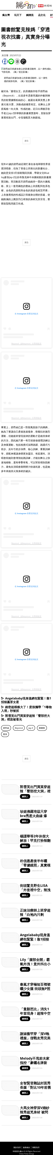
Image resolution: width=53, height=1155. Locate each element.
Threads (17, 61)
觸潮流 (30, 15)
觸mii (26, 5)
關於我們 (17, 1147)
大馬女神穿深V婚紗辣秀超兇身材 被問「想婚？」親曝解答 (35, 1112)
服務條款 (26, 1147)
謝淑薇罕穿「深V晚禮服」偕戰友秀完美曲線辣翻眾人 (35, 1038)
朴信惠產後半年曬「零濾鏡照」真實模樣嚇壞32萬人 (35, 865)
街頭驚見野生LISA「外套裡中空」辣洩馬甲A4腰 (35, 890)
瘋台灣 (6, 15)
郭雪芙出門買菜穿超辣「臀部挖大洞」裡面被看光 (25, 717)
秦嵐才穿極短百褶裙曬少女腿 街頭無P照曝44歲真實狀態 (35, 988)
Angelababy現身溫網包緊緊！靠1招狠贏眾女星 (26, 700)
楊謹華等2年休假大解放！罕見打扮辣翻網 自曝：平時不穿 (35, 840)
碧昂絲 (6, 728)
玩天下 (18, 15)
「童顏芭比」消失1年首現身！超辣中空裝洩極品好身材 (35, 1013)
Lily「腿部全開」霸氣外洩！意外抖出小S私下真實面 (35, 964)
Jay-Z (31, 728)
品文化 (42, 15)
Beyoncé (19, 728)
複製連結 (23, 61)
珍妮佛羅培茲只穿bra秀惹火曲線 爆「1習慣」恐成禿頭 (34, 815)
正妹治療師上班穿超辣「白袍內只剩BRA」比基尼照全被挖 (35, 917)
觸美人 (25, 796)
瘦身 (5, 734)
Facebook (5, 61)
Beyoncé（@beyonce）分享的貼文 (26, 343)
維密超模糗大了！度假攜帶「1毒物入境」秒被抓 (26, 709)
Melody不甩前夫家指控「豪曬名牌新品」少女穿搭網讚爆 (35, 1062)
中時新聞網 (45, 6)
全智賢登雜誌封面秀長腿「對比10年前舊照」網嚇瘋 (35, 1087)
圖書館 (42, 728)
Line (11, 61)
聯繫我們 (35, 1147)
